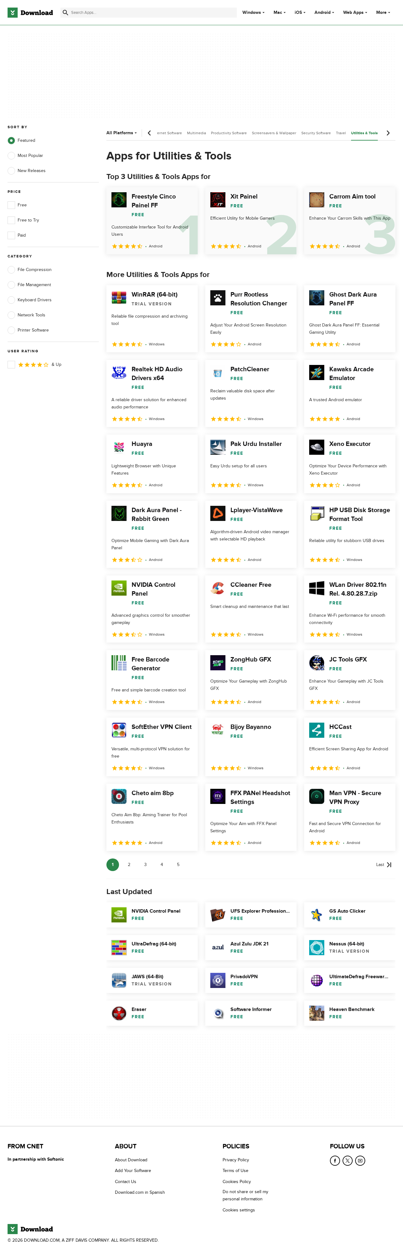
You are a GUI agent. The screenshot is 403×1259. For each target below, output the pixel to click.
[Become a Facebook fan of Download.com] (335, 1161)
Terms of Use (235, 1170)
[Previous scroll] (149, 133)
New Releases (32, 170)
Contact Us (125, 1181)
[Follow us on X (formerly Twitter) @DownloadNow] (348, 1161)
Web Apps (353, 12)
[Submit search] (65, 13)
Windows (251, 12)
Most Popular (30, 155)
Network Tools (31, 315)
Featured (26, 140)
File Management (34, 284)
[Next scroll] (387, 133)
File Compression (35, 269)
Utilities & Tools (364, 133)
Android (323, 12)
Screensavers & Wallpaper (274, 133)
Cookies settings (239, 1209)
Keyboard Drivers (35, 300)
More (381, 12)
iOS (298, 12)
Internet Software (167, 133)
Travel (341, 133)
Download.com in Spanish (140, 1192)
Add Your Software (133, 1170)
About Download (131, 1160)
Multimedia (196, 133)
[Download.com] (30, 13)
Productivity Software (229, 133)
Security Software (316, 133)
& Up (56, 364)
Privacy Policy (236, 1160)
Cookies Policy (237, 1181)
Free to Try (28, 220)
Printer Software (33, 330)
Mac (278, 12)
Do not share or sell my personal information (245, 1195)
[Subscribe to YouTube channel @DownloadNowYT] (360, 1161)
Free (22, 205)
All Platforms (119, 133)
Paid (22, 235)
